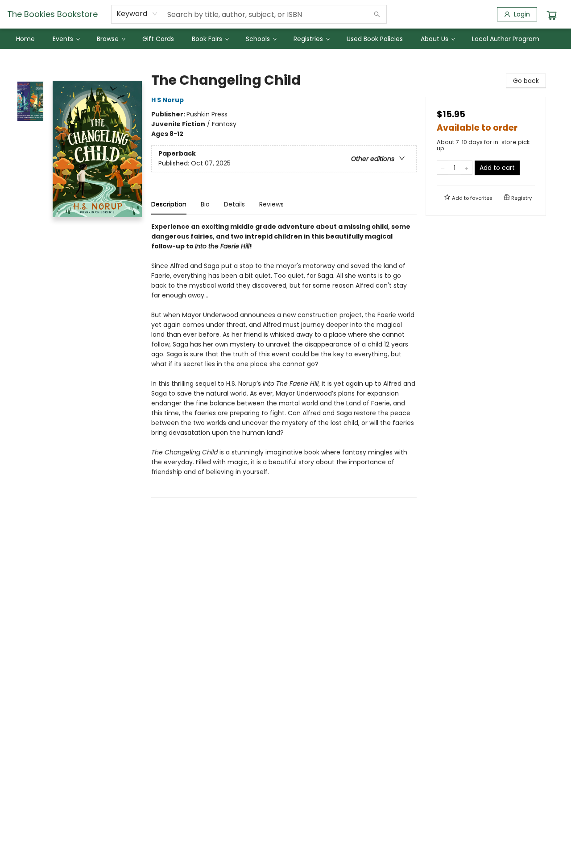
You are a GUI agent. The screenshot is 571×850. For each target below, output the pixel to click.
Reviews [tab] (271, 204)
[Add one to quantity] (466, 168)
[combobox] (137, 13)
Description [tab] (168, 204)
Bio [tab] (205, 204)
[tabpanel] (284, 360)
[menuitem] (25, 39)
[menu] (285, 39)
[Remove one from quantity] (442, 168)
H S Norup (167, 99)
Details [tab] (234, 204)
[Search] (377, 14)
